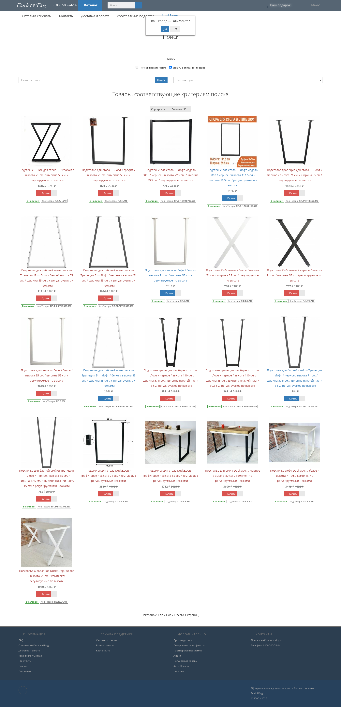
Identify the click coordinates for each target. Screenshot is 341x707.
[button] (277, 5)
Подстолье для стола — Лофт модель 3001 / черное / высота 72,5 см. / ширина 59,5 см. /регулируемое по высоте (171, 175)
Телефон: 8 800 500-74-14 (265, 645)
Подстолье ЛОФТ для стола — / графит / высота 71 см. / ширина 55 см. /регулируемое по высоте (47, 175)
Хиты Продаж (181, 666)
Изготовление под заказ (135, 16)
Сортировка (158, 109)
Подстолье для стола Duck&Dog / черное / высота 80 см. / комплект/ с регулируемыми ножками (232, 476)
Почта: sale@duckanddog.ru (266, 640)
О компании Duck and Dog (34, 645)
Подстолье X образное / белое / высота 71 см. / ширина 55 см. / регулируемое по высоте (232, 275)
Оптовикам (25, 671)
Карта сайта (103, 650)
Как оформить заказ (30, 655)
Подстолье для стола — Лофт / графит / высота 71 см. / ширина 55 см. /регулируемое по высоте (108, 175)
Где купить (25, 660)
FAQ (21, 640)
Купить (45, 193)
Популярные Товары (185, 660)
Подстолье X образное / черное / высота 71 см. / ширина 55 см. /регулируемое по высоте (294, 275)
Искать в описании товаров (189, 67)
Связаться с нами (106, 640)
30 (178, 109)
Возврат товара (105, 645)
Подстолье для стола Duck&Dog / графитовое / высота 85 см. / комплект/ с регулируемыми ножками (170, 476)
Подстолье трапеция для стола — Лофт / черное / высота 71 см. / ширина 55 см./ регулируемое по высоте (294, 175)
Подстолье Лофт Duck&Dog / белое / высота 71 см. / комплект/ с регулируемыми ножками (294, 476)
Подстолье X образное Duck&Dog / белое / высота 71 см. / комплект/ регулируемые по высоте (46, 576)
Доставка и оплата (94, 16)
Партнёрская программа (187, 650)
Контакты (65, 16)
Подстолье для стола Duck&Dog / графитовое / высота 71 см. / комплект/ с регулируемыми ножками (108, 476)
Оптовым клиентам (36, 16)
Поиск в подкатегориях (153, 67)
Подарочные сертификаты (188, 645)
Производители (182, 640)
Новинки (178, 671)
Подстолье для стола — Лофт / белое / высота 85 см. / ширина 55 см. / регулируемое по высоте (46, 375)
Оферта (23, 666)
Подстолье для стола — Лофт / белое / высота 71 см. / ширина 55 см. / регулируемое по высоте (170, 275)
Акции (177, 655)
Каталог (90, 5)
